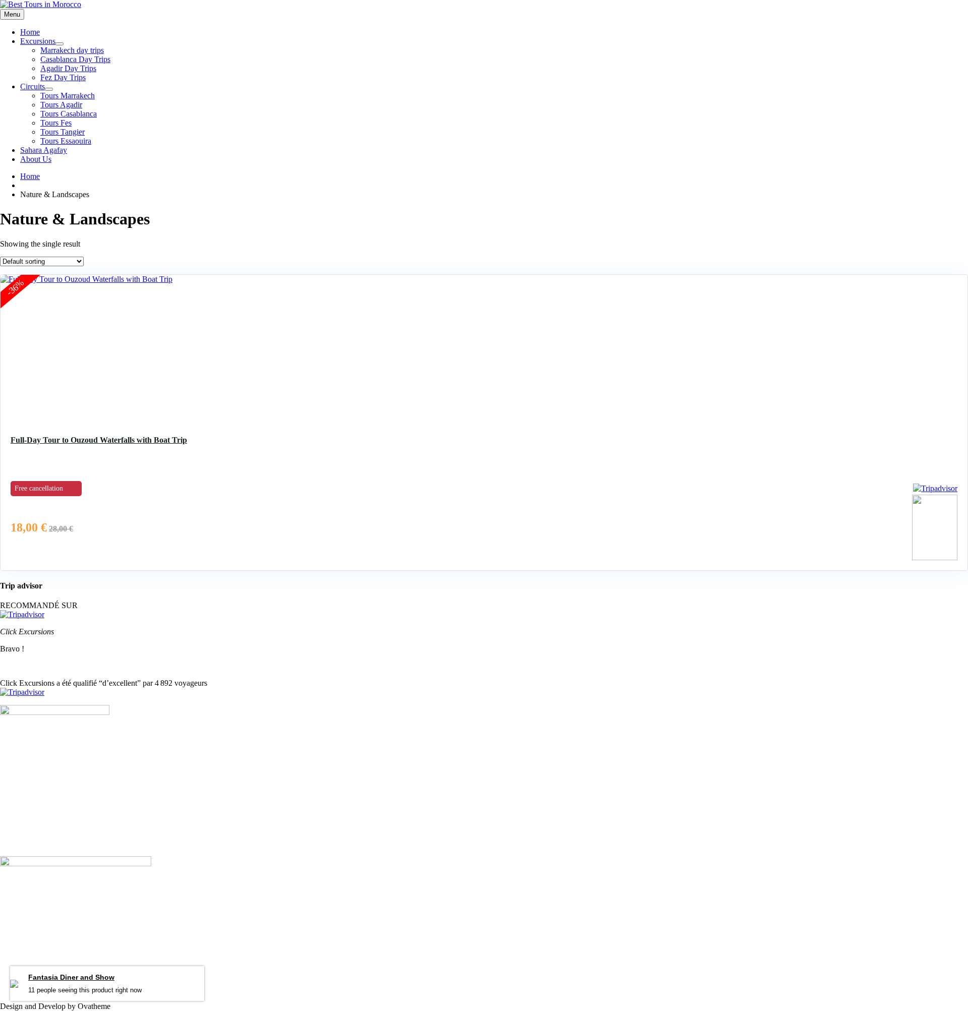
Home (30, 32)
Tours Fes (56, 122)
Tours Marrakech (67, 95)
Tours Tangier (62, 132)
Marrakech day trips (72, 50)
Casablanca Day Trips (75, 59)
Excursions (37, 41)
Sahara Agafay (43, 150)
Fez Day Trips (63, 77)
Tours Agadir (61, 104)
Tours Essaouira (65, 141)
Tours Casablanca (68, 113)
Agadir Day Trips (68, 68)
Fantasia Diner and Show (71, 978)
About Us (35, 159)
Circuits (32, 86)
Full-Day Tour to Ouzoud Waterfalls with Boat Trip (99, 440)
